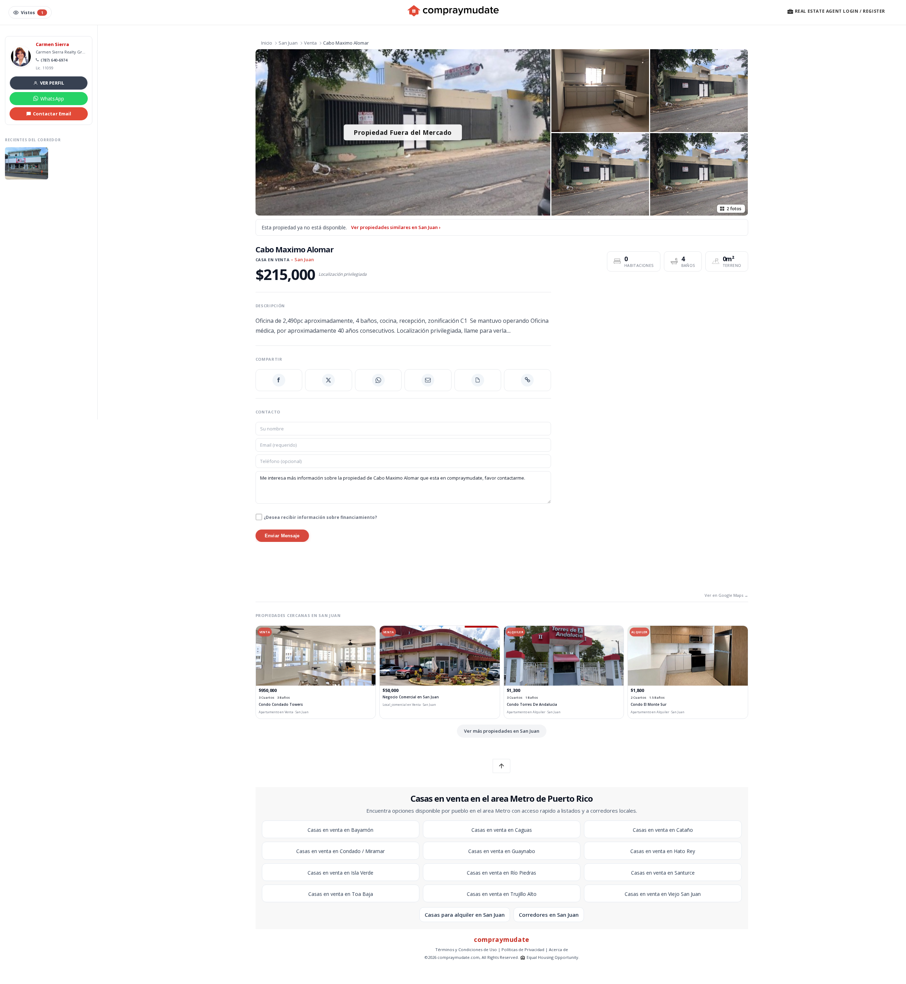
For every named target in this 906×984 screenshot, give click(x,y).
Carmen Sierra (52, 44)
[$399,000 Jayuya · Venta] (26, 163)
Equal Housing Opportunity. (553, 957)
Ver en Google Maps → (726, 595)
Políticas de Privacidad (522, 949)
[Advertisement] (48, 300)
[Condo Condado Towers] (316, 656)
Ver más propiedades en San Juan (501, 731)
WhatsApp (52, 98)
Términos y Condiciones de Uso (466, 949)
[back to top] (501, 766)
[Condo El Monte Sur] (688, 656)
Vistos (32, 13)
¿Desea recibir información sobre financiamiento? (320, 517)
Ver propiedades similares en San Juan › (395, 227)
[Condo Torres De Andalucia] (564, 656)
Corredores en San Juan (549, 914)
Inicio (266, 43)
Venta (310, 43)
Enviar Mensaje (282, 535)
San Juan (288, 43)
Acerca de (558, 949)
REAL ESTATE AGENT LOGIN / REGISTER (839, 11)
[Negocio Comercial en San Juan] (440, 656)
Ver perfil (52, 83)
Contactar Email (52, 113)
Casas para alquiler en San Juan (465, 914)
